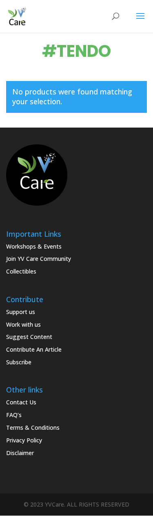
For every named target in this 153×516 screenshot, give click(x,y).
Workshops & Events (34, 246)
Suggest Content (29, 337)
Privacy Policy (24, 440)
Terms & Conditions (33, 427)
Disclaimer (20, 453)
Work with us (23, 324)
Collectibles (21, 271)
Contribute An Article (34, 349)
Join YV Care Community (38, 258)
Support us (20, 312)
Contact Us (21, 402)
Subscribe (18, 362)
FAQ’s (14, 415)
